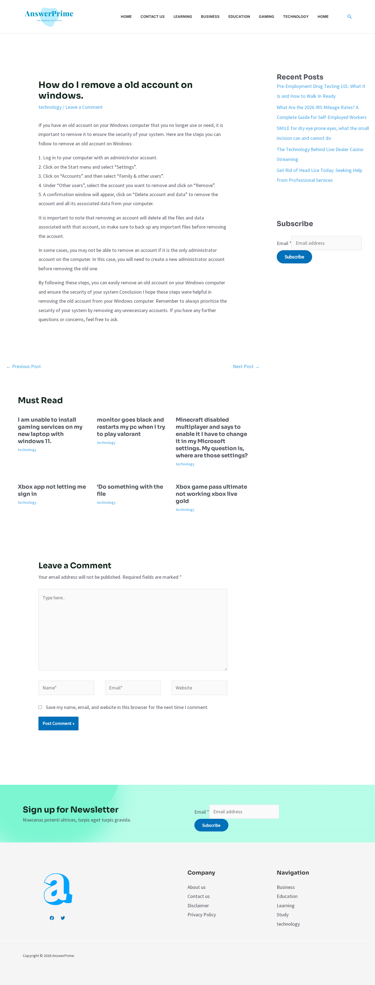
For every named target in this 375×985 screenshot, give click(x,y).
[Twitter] (63, 918)
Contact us (153, 16)
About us (197, 887)
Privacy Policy (202, 914)
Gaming (266, 16)
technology (49, 107)
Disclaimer (198, 905)
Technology (296, 16)
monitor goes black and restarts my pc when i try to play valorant (131, 427)
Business (210, 16)
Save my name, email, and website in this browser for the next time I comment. (127, 707)
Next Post (246, 366)
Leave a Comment (84, 107)
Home (126, 16)
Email (284, 243)
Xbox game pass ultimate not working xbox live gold (211, 494)
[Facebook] (52, 918)
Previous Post (23, 366)
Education (239, 16)
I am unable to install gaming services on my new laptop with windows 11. (50, 430)
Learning (182, 16)
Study (283, 914)
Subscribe (294, 257)
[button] (349, 16)
